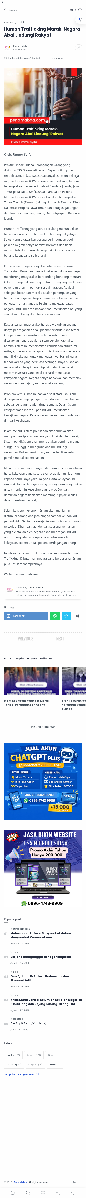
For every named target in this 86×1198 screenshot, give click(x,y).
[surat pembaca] (21, 928)
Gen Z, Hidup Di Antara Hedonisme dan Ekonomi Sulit (39, 978)
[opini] (15, 952)
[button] (11, 10)
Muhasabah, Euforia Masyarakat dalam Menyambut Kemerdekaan (40, 935)
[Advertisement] (43, 1128)
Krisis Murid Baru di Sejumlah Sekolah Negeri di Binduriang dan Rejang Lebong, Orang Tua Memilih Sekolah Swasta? (46, 1002)
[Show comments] (73, 1192)
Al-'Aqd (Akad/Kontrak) (28, 1023)
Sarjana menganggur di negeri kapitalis (40, 957)
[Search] (80, 10)
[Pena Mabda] (20, 46)
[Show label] (21, 1074)
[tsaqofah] (18, 1018)
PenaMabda (20, 1182)
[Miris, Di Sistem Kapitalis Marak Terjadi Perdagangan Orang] (31, 681)
